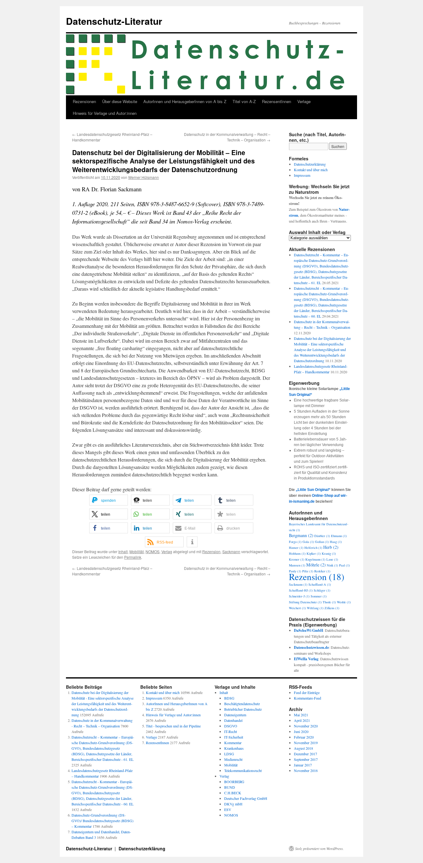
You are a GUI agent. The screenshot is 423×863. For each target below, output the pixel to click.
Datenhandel (233, 720)
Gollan (322, 542)
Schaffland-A (319, 584)
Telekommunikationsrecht (243, 770)
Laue (332, 559)
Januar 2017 (303, 764)
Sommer (319, 596)
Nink (332, 565)
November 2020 (306, 725)
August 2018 (303, 748)
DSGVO (230, 725)
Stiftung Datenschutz (305, 602)
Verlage (304, 101)
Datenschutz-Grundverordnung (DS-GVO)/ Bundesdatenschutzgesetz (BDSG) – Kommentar (102, 821)
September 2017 (306, 759)
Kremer (296, 559)
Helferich (313, 547)
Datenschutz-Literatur (114, 21)
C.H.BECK (232, 792)
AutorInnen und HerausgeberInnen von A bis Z (184, 101)
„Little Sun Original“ (313, 490)
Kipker (314, 553)
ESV (227, 809)
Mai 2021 (301, 714)
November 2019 (306, 742)
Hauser (296, 547)
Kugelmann (315, 559)
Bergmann (301, 535)
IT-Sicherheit (233, 737)
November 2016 (306, 770)
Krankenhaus (234, 748)
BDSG (229, 698)
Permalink (132, 557)
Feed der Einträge (307, 692)
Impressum (302, 175)
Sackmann (231, 551)
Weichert (297, 608)
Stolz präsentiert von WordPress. (319, 848)
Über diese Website (119, 101)
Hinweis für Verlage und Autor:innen (105, 113)
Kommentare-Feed (307, 698)
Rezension (211, 551)
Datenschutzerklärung (310, 164)
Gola (308, 542)
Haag (336, 542)
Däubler (322, 536)
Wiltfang (315, 608)
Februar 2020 (304, 737)
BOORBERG (234, 781)
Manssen (297, 565)
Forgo (295, 542)
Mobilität (136, 551)
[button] (108, 500)
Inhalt (123, 551)
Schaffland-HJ (301, 590)
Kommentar (233, 742)
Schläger (322, 590)
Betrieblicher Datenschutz (243, 709)
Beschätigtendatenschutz (242, 703)
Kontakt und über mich (311, 169)
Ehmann (339, 536)
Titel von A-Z (244, 101)
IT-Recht (230, 731)
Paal (344, 565)
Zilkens (332, 608)
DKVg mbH (233, 803)
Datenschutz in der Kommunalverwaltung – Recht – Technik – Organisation (227, 137)
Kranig (329, 553)
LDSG (229, 753)
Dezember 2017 (305, 753)
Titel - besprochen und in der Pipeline (173, 725)
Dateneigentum (235, 714)
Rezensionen (84, 101)
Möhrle (316, 565)
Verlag (166, 551)
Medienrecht (233, 759)
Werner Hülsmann (143, 177)
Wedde (344, 602)
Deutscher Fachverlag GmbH (245, 798)
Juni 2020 (301, 731)
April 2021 (302, 720)
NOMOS (152, 551)
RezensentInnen (276, 101)
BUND (229, 787)
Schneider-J (299, 596)
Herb (330, 547)
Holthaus (297, 553)
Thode (329, 602)
